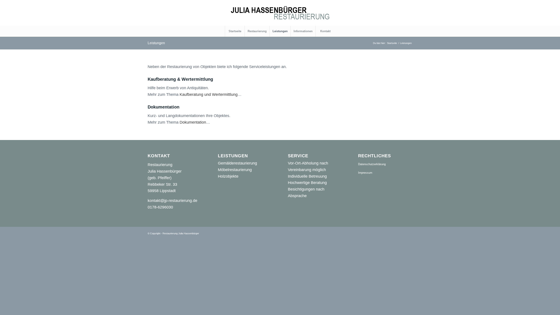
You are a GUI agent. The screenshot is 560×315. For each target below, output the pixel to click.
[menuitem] (235, 31)
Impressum (365, 172)
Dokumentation (193, 122)
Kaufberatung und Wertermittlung (209, 94)
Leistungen (156, 43)
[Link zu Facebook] (389, 13)
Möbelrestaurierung (235, 170)
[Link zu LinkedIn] (402, 13)
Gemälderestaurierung (237, 163)
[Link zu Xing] (396, 13)
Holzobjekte (228, 176)
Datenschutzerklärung (372, 164)
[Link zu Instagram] (409, 13)
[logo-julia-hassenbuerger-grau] (280, 13)
